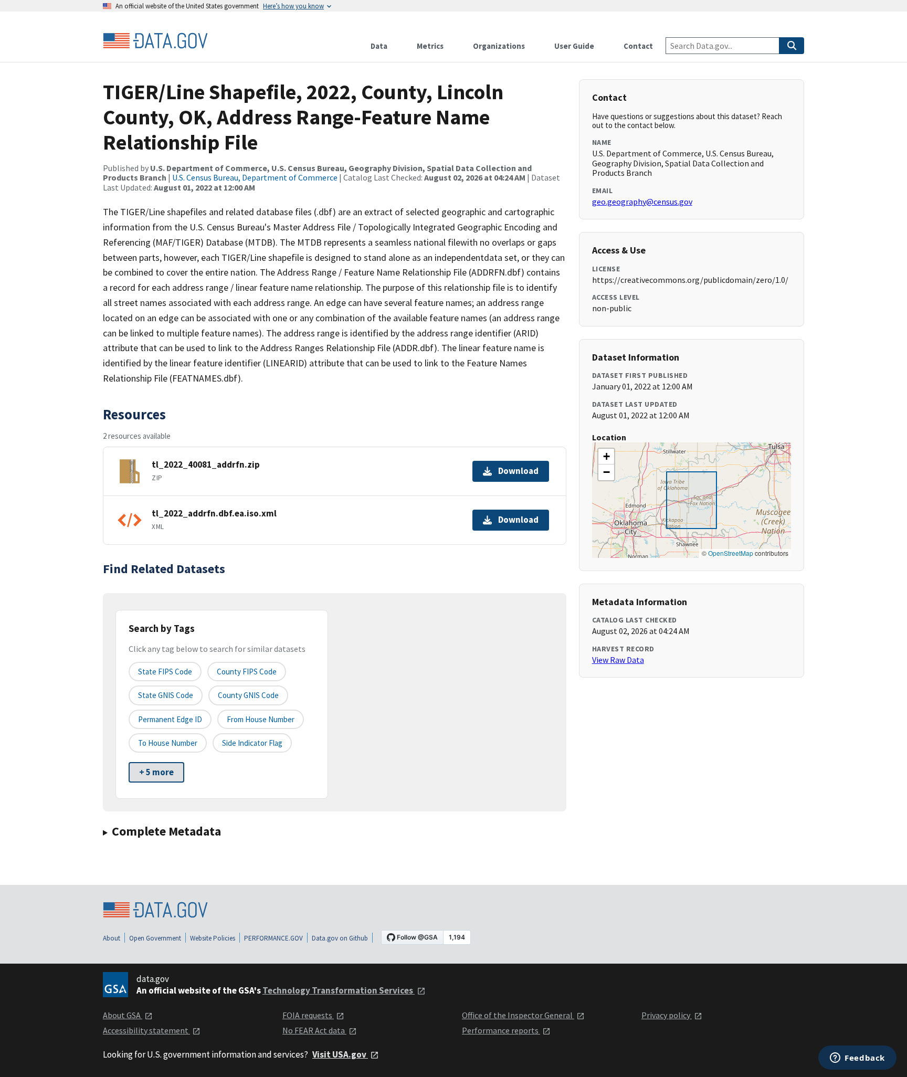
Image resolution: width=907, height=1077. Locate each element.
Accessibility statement (146, 1030)
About (111, 938)
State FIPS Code (165, 672)
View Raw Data (618, 659)
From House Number (260, 719)
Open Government (155, 938)
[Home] (155, 41)
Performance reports (501, 1030)
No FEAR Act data (314, 1030)
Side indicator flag (252, 743)
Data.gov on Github (340, 938)
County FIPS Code (247, 672)
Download (518, 471)
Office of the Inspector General (518, 1015)
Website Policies (212, 938)
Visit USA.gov (340, 1054)
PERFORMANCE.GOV (273, 938)
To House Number (167, 743)
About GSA (122, 1015)
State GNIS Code (165, 695)
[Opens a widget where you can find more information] (857, 1059)
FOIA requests (308, 1015)
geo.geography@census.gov (642, 201)
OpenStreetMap (730, 552)
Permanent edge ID (170, 719)
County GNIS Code (248, 695)
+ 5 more (156, 772)
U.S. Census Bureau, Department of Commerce (255, 177)
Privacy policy (666, 1015)
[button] (606, 456)
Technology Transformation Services (338, 990)
